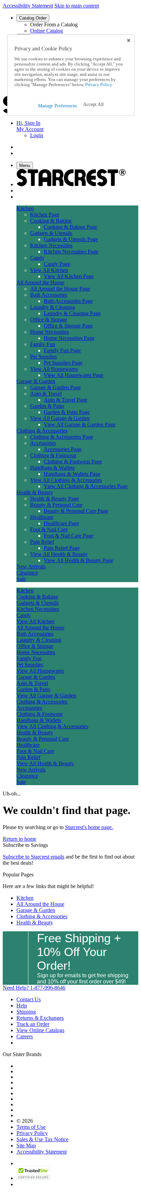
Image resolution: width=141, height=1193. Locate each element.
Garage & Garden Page (55, 387)
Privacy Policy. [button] (98, 84)
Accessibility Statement (28, 6)
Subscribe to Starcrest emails (33, 857)
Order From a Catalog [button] (54, 24)
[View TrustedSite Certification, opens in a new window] (33, 1178)
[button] (93, 104)
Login (36, 135)
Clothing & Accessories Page (61, 437)
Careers (24, 1036)
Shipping (26, 1012)
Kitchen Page (44, 214)
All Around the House (40, 904)
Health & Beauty (34, 922)
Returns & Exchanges (40, 1018)
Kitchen (25, 898)
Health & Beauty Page (54, 498)
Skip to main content (76, 6)
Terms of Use (31, 1127)
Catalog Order (33, 18)
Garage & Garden (35, 910)
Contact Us (28, 999)
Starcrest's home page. (89, 827)
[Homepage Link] (71, 184)
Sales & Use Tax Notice (42, 1139)
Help (21, 1005)
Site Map (26, 1145)
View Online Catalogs (40, 1030)
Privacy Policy (32, 1133)
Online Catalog (46, 31)
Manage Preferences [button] (57, 105)
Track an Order (32, 1024)
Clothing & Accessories (41, 916)
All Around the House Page (60, 289)
